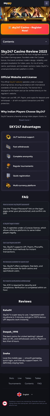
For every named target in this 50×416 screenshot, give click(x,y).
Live (19, 378)
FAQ (40, 383)
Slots (11, 378)
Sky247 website (16, 82)
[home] (7, 3)
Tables (28, 378)
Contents (29, 383)
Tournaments (15, 383)
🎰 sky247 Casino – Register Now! (25, 29)
